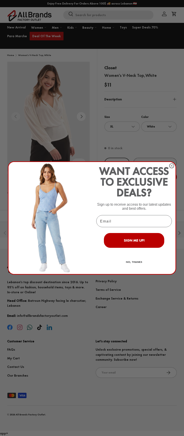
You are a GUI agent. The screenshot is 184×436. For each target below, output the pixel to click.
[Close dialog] (171, 166)
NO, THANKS (134, 262)
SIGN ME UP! (134, 240)
